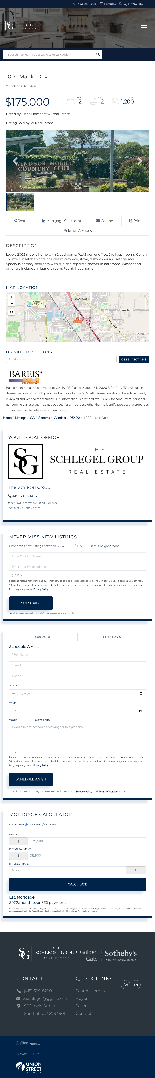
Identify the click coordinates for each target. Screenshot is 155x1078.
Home (7, 418)
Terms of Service (108, 791)
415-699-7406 (24, 496)
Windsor (60, 418)
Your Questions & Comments (29, 719)
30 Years (34, 824)
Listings (20, 418)
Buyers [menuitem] (83, 998)
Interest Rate (19, 863)
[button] (98, 54)
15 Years (51, 824)
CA (32, 418)
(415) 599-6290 (86, 3)
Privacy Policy (40, 589)
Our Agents (32, 508)
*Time (12, 703)
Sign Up (138, 4)
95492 (75, 418)
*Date (13, 685)
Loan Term (16, 824)
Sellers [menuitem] (82, 1005)
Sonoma (44, 418)
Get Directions (133, 359)
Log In (126, 4)
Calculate (77, 884)
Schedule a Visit (111, 636)
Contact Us (16, 508)
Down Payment (20, 849)
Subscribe (31, 603)
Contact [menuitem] (83, 1013)
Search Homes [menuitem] (90, 990)
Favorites (109, 3)
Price (13, 834)
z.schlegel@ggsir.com (45, 998)
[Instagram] (125, 984)
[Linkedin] (136, 984)
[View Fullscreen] (11, 312)
